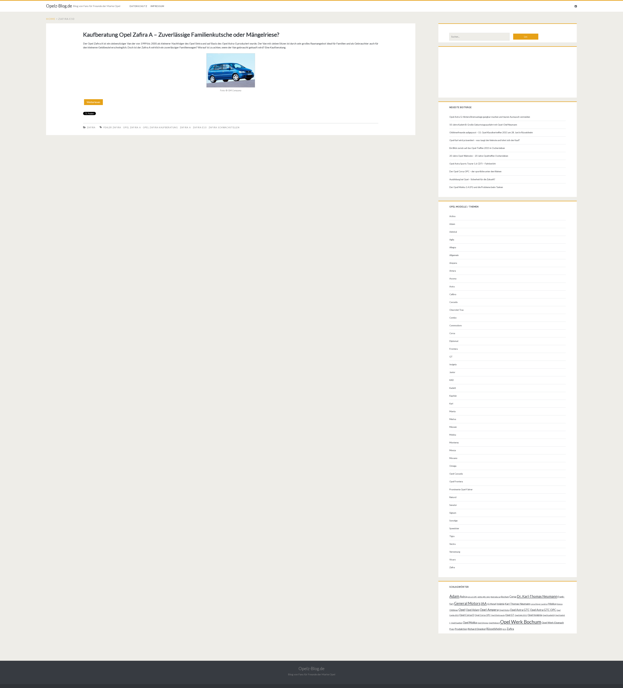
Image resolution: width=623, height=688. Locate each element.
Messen (453, 427)
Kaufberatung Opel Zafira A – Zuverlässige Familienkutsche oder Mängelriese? (181, 34)
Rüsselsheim (494, 629)
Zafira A (185, 127)
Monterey (454, 442)
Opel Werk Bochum (520, 622)
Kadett (452, 388)
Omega (452, 466)
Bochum (505, 596)
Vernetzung (454, 551)
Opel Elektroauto (498, 615)
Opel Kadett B (549, 615)
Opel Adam (472, 609)
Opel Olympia (482, 623)
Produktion (461, 628)
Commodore (455, 325)
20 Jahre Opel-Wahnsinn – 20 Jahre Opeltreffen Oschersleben (478, 156)
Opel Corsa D (466, 614)
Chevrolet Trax (456, 310)
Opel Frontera (456, 481)
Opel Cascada (456, 473)
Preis (451, 629)
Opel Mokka (470, 622)
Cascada (453, 302)
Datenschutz (138, 6)
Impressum (157, 6)
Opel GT (509, 615)
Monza (452, 450)
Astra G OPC (472, 597)
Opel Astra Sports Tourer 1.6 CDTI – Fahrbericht (472, 163)
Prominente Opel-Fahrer (461, 489)
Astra (452, 286)
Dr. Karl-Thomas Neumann (537, 596)
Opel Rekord (494, 623)
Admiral (453, 232)
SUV (504, 629)
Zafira (91, 127)
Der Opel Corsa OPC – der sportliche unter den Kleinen (475, 171)
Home (50, 18)
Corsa (452, 333)
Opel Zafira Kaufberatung (160, 127)
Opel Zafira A (132, 127)
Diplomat (453, 341)
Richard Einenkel (477, 628)
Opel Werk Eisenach (553, 622)
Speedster (454, 528)
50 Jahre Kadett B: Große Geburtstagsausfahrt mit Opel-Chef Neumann (483, 124)
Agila (451, 239)
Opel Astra (504, 610)
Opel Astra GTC (520, 610)
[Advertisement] (507, 73)
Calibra (452, 294)
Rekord (452, 497)
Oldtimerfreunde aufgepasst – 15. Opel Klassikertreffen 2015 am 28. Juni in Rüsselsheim (491, 132)
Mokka (452, 434)
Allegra (452, 247)
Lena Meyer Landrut (539, 604)
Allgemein (454, 255)
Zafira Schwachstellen (224, 127)
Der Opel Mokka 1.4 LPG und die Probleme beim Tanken (476, 187)
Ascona (452, 278)
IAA (484, 603)
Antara (452, 270)
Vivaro (452, 559)
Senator (453, 505)
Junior (452, 372)
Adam (452, 224)
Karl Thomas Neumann (517, 603)
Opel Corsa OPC (483, 615)
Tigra (451, 536)
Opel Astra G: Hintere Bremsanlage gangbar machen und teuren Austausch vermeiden (489, 117)
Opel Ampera (489, 610)
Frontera (453, 349)
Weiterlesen (95, 102)
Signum (452, 513)
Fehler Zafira (112, 127)
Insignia (453, 364)
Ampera (453, 263)
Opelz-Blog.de (59, 5)
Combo (453, 317)
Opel (461, 610)
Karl (451, 403)
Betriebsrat (496, 597)
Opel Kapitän (456, 623)
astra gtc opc (483, 596)
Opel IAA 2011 (521, 615)
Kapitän (453, 395)
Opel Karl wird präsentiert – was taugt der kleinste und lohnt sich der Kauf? (484, 140)
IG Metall (491, 604)
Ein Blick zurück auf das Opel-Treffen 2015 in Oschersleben (477, 148)
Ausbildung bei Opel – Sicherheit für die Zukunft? (472, 179)
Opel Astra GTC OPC (543, 610)
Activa (452, 216)
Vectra (452, 544)
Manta (452, 411)
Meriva (452, 419)
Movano (453, 458)
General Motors (467, 603)
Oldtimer (453, 610)
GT (450, 356)
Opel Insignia (535, 614)
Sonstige (453, 520)
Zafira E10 (200, 127)
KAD (451, 380)
